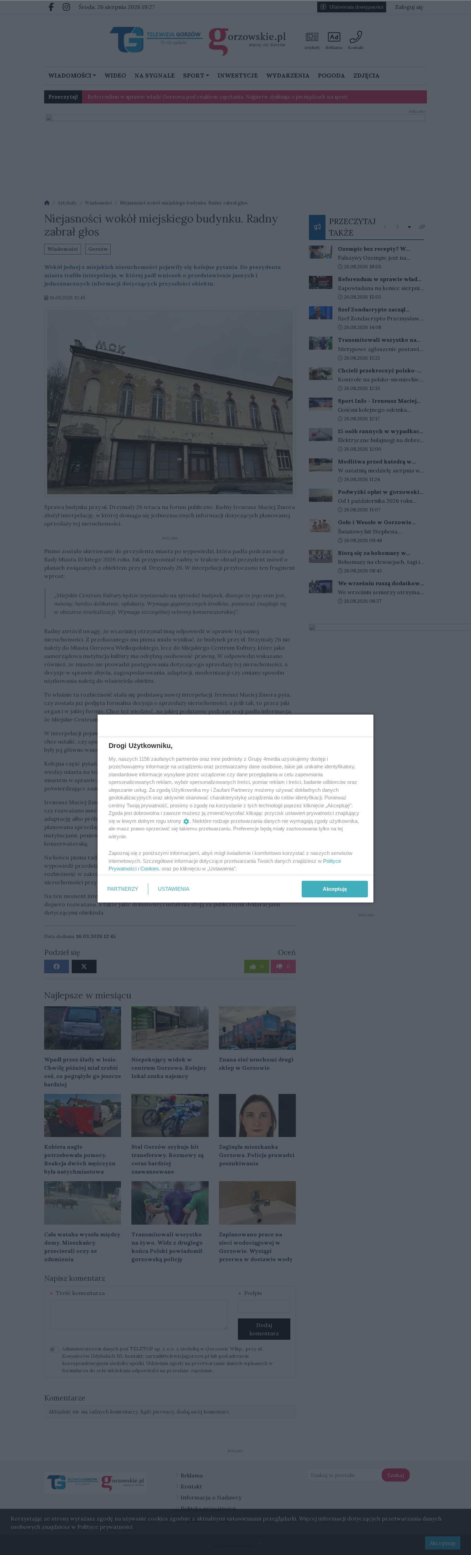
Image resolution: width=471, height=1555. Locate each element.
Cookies (149, 868)
